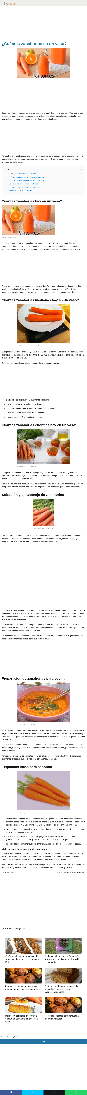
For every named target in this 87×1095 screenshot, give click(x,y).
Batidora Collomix (9, 872)
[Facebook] (11, 1092)
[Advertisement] (43, 24)
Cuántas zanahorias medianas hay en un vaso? (27, 177)
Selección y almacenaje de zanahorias (23, 184)
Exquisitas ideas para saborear (20, 190)
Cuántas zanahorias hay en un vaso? (23, 174)
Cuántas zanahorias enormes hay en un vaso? (26, 180)
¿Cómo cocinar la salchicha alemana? (70, 872)
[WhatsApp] (76, 1092)
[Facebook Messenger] (33, 1092)
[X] (54, 1092)
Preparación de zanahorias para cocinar (24, 187)
